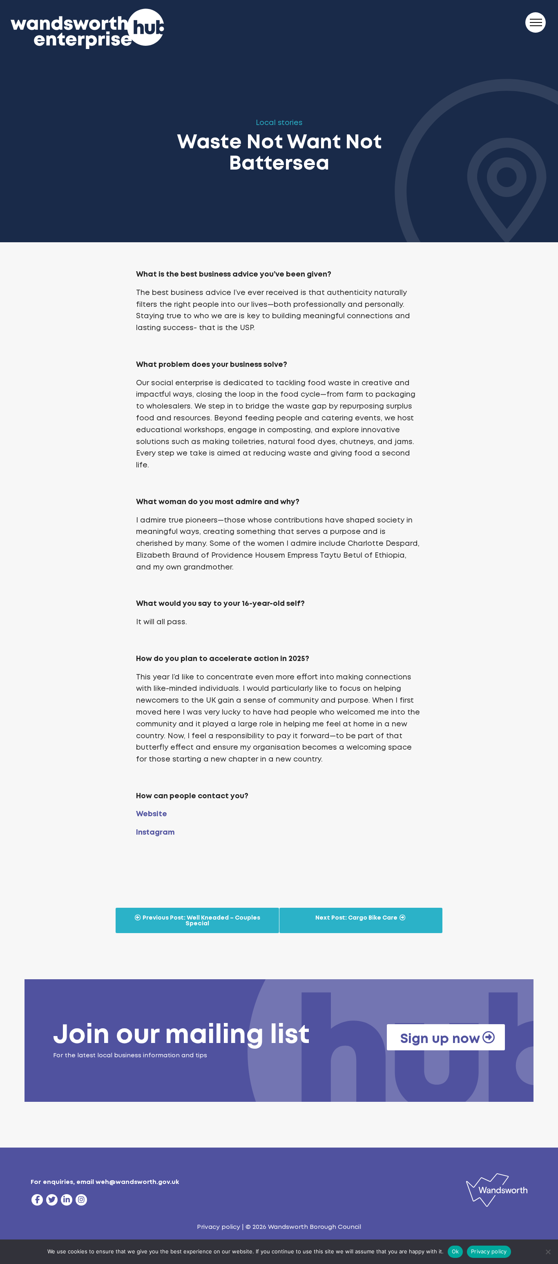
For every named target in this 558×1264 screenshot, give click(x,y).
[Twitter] (52, 1200)
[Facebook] (37, 1200)
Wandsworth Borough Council (314, 1227)
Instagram (155, 832)
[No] (548, 1252)
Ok (455, 1251)
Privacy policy (218, 1227)
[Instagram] (81, 1200)
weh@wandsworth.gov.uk (137, 1182)
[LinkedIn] (66, 1200)
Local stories (279, 122)
